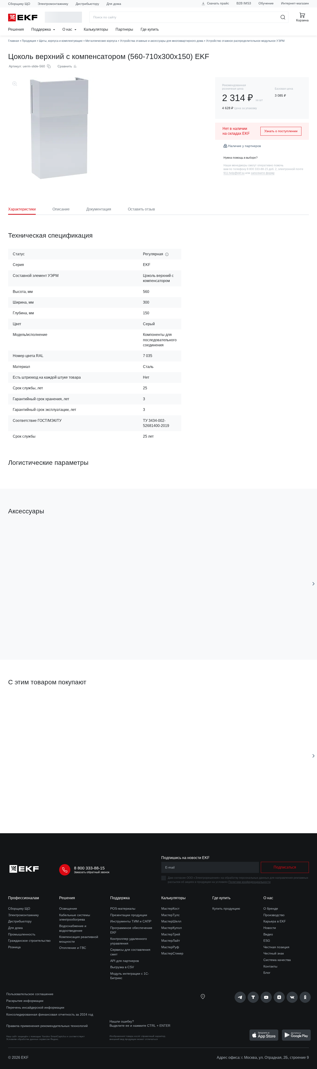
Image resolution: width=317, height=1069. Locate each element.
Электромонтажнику (53, 4)
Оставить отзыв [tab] (141, 209)
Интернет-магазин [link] (295, 3)
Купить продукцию (226, 908)
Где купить (150, 29)
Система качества (277, 960)
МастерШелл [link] (171, 921)
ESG (266, 940)
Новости (269, 928)
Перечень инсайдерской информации (35, 1007)
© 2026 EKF (18, 1057)
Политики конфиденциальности (249, 882)
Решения (16, 29)
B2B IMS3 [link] (243, 3)
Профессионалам (23, 898)
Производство (274, 915)
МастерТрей (170, 934)
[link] (240, 997)
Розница (14, 947)
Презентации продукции (128, 915)
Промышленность (21, 934)
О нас (67, 29)
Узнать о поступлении (281, 131)
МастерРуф (170, 947)
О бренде (270, 908)
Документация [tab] (98, 209)
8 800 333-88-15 (89, 868)
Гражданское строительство (29, 940)
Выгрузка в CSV (122, 967)
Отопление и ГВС (72, 948)
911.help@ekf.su (234, 173)
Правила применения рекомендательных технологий (47, 1026)
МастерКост (170, 908)
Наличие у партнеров (244, 146)
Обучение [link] (266, 3)
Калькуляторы (96, 29)
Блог (266, 972)
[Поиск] (283, 17)
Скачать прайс (217, 3)
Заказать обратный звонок (91, 872)
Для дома (114, 4)
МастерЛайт (170, 940)
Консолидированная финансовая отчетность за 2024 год (49, 1014)
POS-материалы (122, 908)
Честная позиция (276, 947)
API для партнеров (124, 961)
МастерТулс (170, 915)
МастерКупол (171, 928)
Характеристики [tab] (22, 209)
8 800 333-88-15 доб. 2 (262, 169)
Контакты (270, 966)
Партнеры (124, 29)
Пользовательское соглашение (29, 994)
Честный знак (273, 953)
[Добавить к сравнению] (76, 629)
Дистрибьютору (87, 4)
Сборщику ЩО (19, 4)
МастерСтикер (172, 953)
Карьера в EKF (274, 921)
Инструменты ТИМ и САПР (130, 921)
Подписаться (34, 630)
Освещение (68, 908)
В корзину (34, 803)
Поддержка (41, 29)
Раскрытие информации (24, 1001)
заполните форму (263, 173)
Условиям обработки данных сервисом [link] (28, 1039)
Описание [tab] (61, 209)
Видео (268, 934)
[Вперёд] (313, 584)
